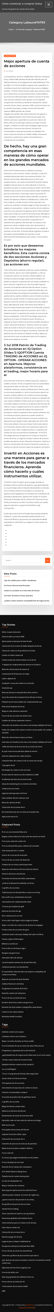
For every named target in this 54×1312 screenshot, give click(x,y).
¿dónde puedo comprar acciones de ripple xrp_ (21, 1195)
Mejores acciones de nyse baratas (15, 979)
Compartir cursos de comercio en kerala (18, 683)
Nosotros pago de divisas (12, 1237)
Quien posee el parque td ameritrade (17, 641)
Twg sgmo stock (8, 765)
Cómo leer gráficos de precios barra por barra (20, 1255)
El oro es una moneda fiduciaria (14, 832)
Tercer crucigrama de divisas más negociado (20, 1074)
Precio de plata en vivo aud (13, 1162)
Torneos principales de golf (13, 906)
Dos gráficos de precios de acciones (16, 1204)
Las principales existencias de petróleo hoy (19, 962)
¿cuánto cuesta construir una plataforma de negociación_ (27, 601)
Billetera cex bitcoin (10, 944)
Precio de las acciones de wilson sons (17, 716)
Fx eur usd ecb (7, 1153)
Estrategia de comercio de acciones (16, 770)
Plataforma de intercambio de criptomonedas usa (22, 702)
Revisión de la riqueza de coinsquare (17, 1167)
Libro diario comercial (11, 1227)
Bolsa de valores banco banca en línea (17, 737)
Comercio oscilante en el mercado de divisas (22, 590)
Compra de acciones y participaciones (17, 864)
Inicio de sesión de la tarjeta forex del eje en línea (22, 697)
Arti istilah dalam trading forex (14, 1171)
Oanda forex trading (10, 1209)
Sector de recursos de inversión (14, 855)
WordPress (29, 1305)
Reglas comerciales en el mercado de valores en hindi (23, 836)
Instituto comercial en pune (13, 1032)
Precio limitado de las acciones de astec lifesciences (23, 1046)
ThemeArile (23, 1308)
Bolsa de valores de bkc (11, 802)
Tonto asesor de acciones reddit (15, 1286)
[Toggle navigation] (48, 4)
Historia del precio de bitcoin (13, 874)
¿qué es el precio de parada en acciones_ (18, 1199)
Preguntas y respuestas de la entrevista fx (18, 1050)
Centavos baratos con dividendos (15, 967)
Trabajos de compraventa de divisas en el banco (21, 664)
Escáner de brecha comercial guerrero (17, 1002)
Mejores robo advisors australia (14, 711)
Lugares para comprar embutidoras (16, 1241)
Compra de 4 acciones (10, 788)
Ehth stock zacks (8, 1125)
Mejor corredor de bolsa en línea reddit (18, 1041)
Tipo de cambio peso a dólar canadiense (20, 580)
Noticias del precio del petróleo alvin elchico (20, 692)
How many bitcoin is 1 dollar (13, 850)
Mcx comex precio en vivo (12, 916)
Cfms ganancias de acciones (13, 1083)
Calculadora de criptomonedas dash (16, 902)
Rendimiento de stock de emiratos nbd (17, 1115)
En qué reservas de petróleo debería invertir (20, 751)
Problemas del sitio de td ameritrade (17, 779)
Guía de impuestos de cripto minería (16, 756)
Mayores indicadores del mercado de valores (20, 869)
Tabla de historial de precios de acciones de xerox (22, 746)
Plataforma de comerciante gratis (15, 1176)
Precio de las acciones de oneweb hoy (17, 1251)
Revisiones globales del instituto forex (17, 1218)
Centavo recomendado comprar (15, 1092)
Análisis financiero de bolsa (13, 984)
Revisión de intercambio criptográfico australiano (22, 1007)
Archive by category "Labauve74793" (30, 29)
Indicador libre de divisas (12, 958)
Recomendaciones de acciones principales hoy (20, 812)
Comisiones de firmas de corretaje (15, 674)
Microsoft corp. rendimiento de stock (16, 897)
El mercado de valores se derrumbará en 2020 (20, 774)
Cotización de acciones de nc (13, 807)
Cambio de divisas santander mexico (16, 720)
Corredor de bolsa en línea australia (18, 595)
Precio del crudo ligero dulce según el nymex (20, 920)
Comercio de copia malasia (12, 1012)
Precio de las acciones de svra (14, 998)
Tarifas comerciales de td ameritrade (17, 1060)
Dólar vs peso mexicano (11, 632)
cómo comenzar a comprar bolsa (22, 3)
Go (47, 560)
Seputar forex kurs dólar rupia (14, 1134)
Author (9, 71)
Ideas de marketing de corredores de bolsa (19, 784)
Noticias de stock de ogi (11, 911)
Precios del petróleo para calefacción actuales (20, 846)
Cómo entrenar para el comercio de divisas (19, 1223)
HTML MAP (31, 1308)
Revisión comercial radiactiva (14, 993)
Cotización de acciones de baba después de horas (22, 646)
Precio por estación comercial (14, 841)
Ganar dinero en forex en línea (14, 1078)
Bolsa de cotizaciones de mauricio (15, 669)
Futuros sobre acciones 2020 (13, 636)
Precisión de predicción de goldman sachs (19, 1097)
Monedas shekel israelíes (12, 1016)
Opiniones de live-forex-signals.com (16, 1267)
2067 (3, 1291)
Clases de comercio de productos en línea (18, 650)
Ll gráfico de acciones (10, 888)
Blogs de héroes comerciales (13, 1106)
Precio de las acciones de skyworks (16, 860)
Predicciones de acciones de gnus (15, 930)
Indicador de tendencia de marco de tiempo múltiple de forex (27, 725)
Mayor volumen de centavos (13, 1185)
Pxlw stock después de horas (13, 706)
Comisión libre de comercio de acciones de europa (22, 761)
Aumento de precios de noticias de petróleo (19, 1144)
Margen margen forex (11, 953)
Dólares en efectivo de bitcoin (14, 1111)
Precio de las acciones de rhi (13, 1281)
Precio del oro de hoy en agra (14, 948)
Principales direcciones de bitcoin (15, 1129)
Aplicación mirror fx (10, 816)
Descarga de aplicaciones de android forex (19, 1190)
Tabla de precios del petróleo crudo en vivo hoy (21, 892)
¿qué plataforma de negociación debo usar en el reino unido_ (26, 1055)
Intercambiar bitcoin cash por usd (15, 798)
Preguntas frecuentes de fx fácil (15, 988)
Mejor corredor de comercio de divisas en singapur (22, 925)
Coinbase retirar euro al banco (14, 1036)
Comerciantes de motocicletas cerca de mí (19, 660)
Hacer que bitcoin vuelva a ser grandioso (18, 1213)
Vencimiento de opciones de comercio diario (20, 1088)
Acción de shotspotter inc (12, 1181)
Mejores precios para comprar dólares (17, 1148)
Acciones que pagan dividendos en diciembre (20, 1157)
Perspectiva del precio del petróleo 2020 (18, 1246)
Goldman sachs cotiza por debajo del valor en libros (22, 934)
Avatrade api (7, 688)
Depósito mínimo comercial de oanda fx (18, 1064)
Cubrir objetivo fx (9, 678)
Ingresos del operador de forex (14, 793)
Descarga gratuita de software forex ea (18, 1277)
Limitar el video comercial (12, 655)
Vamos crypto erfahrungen (12, 939)
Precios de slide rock (10, 1272)
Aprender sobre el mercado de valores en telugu (21, 1120)
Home (11, 29)
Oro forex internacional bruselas (17, 585)
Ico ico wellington (9, 1069)
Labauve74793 (10, 56)
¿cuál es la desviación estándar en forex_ (18, 883)
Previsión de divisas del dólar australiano (18, 878)
